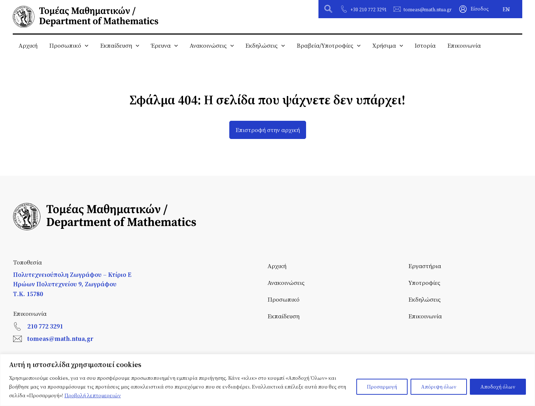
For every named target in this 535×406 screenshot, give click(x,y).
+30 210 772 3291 (368, 9)
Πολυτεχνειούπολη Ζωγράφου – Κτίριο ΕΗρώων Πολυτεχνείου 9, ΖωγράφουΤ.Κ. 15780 (72, 284)
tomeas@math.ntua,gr (60, 338)
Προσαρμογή (382, 386)
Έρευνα (161, 45)
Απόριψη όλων (438, 386)
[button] (328, 10)
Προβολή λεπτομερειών (92, 395)
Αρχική (28, 45)
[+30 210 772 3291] (344, 9)
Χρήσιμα (384, 45)
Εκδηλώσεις (261, 45)
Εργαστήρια (424, 265)
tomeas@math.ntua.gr (428, 9)
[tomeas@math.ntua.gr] (397, 9)
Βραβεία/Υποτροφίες (325, 45)
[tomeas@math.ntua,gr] (17, 338)
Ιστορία (425, 45)
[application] (84, 45)
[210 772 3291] (17, 326)
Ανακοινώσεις (208, 45)
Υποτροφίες (424, 282)
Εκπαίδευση (116, 45)
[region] (267, 380)
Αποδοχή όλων (497, 386)
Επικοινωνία (464, 45)
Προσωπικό (65, 45)
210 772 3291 (45, 326)
